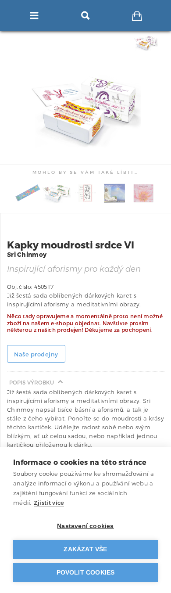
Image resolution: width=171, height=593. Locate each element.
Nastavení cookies (85, 526)
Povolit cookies (86, 572)
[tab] (147, 43)
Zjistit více (49, 503)
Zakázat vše (85, 549)
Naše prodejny (36, 354)
